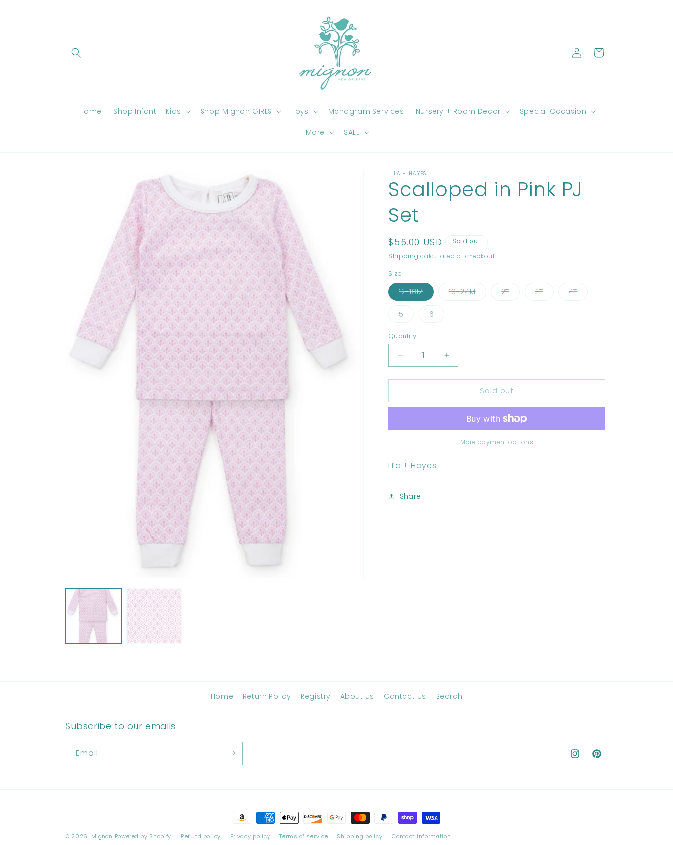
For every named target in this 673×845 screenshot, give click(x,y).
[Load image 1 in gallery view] (93, 616)
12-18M (416, 293)
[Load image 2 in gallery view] (154, 616)
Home (222, 696)
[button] (76, 53)
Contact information (421, 836)
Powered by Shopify (143, 836)
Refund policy (201, 836)
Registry (316, 696)
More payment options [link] (496, 442)
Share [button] (410, 496)
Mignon (103, 836)
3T (544, 293)
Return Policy (267, 696)
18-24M (467, 293)
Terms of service (303, 836)
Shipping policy (360, 836)
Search (449, 696)
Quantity (402, 336)
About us (357, 696)
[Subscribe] (231, 753)
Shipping (403, 256)
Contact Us (405, 696)
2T (510, 293)
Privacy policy (250, 836)
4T (578, 293)
